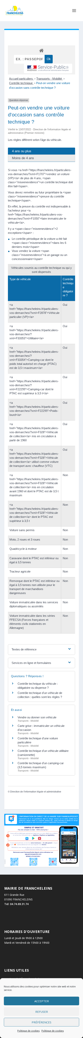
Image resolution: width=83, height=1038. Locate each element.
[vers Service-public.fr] (48, 68)
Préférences (41, 1022)
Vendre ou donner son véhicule (37, 717)
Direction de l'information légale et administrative (35, 791)
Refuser (41, 1012)
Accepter (41, 1001)
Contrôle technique (21, 83)
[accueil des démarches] (41, 50)
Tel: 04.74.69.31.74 (16, 904)
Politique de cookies (28, 1030)
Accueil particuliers (21, 78)
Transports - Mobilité (49, 78)
